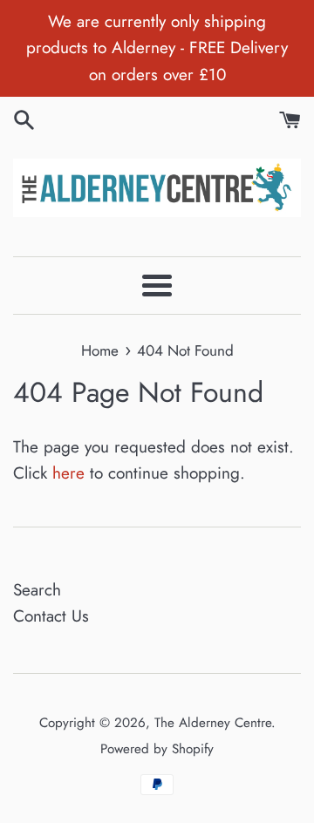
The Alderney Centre (212, 722)
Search (37, 590)
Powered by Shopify (157, 748)
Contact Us (51, 616)
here (68, 473)
